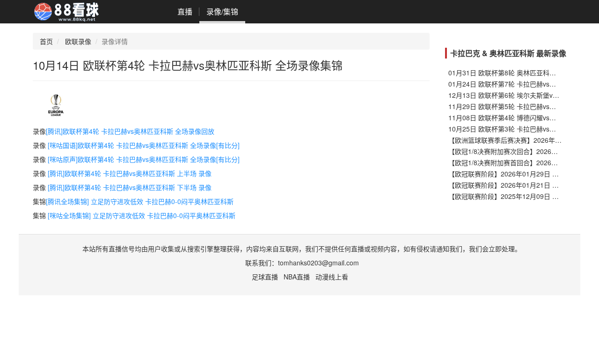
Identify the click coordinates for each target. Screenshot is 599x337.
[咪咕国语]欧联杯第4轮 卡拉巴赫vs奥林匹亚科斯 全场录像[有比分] (144, 145)
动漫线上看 (331, 276)
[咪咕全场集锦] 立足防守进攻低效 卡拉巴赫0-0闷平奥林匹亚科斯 (141, 215)
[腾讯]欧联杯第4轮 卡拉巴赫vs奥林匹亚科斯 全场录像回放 (130, 131)
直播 (184, 11)
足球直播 (265, 276)
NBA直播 (297, 276)
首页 (46, 41)
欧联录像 (78, 41)
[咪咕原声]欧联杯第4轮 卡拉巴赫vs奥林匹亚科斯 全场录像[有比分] (144, 159)
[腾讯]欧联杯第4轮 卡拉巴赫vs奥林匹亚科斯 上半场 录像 (130, 173)
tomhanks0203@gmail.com (318, 262)
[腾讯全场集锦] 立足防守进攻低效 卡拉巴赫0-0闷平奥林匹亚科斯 (140, 201)
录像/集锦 (222, 11)
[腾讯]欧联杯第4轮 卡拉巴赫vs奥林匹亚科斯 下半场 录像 (130, 187)
